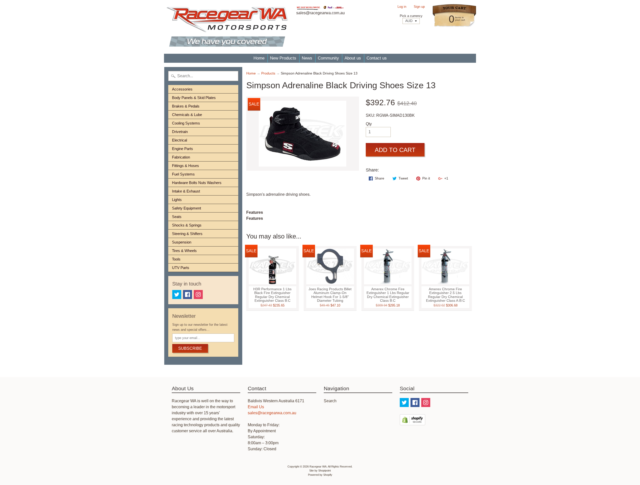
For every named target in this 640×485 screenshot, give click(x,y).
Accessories (182, 89)
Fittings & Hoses (185, 166)
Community (328, 58)
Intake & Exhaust (186, 191)
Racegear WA (318, 466)
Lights (177, 200)
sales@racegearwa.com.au (272, 413)
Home (259, 58)
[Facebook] (187, 294)
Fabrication (181, 157)
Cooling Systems (186, 123)
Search (330, 401)
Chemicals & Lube (187, 114)
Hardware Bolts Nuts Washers (197, 182)
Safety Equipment (186, 208)
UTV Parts (180, 268)
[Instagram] (198, 294)
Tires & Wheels (184, 250)
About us (352, 58)
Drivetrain (180, 132)
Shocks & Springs (187, 225)
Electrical (179, 140)
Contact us (376, 58)
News (307, 58)
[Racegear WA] (227, 27)
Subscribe (190, 348)
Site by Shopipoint (320, 470)
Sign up (419, 6)
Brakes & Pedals (186, 106)
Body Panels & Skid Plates (194, 98)
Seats (177, 216)
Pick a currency (411, 16)
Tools (176, 259)
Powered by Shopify (320, 474)
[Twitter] (176, 294)
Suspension (181, 242)
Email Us (256, 407)
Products (268, 73)
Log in (402, 6)
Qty (369, 124)
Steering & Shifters (187, 234)
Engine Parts (182, 148)
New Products (283, 58)
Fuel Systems (183, 174)
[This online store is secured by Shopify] (412, 422)
